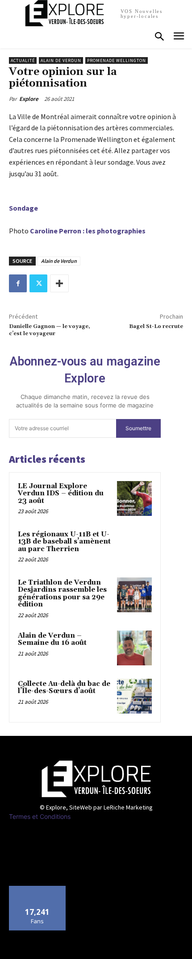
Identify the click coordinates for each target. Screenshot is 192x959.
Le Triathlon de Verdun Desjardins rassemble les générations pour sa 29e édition (62, 593)
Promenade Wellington (116, 60)
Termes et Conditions (40, 816)
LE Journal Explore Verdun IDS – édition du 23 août (61, 493)
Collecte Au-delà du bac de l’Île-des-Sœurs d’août (64, 688)
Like (38, 889)
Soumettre (138, 428)
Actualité (23, 60)
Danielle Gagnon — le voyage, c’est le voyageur (49, 330)
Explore (28, 99)
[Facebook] (18, 283)
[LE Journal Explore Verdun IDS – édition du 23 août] (134, 498)
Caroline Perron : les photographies (88, 230)
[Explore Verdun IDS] (96, 779)
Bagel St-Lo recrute (156, 326)
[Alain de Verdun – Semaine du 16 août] (134, 648)
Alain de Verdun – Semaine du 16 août (52, 639)
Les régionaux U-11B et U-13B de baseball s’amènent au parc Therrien (64, 541)
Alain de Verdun (61, 60)
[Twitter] (38, 283)
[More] (59, 283)
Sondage (23, 207)
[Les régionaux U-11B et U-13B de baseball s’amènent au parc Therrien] (134, 546)
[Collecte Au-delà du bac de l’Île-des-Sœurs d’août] (134, 696)
